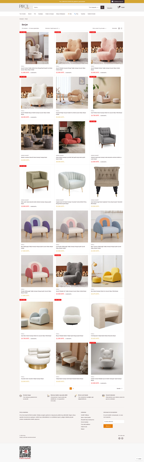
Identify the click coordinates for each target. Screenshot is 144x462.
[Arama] (102, 7)
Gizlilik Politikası (85, 415)
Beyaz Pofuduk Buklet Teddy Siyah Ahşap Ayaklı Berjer (69, 335)
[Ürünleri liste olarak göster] (121, 28)
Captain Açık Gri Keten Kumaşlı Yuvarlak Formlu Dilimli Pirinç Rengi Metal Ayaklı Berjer (71, 202)
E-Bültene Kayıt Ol (118, 1)
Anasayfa (22, 18)
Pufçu (22, 376)
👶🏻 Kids (70, 13)
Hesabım (109, 8)
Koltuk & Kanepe (50, 13)
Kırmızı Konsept (25, 155)
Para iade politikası (85, 424)
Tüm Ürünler (23, 13)
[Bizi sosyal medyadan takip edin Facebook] (119, 438)
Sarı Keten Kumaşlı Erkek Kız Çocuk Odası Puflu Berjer (104, 291)
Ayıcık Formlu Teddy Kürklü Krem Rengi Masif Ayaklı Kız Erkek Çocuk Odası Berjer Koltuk (36, 69)
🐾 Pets (76, 13)
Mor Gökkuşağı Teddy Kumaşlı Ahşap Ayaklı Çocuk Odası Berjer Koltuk (37, 247)
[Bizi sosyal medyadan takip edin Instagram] (122, 438)
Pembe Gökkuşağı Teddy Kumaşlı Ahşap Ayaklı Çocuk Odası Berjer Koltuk (36, 292)
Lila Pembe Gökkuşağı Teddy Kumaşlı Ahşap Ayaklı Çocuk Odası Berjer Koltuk (70, 247)
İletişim (82, 429)
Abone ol (108, 426)
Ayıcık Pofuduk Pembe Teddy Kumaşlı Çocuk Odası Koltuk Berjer (105, 69)
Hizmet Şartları (84, 422)
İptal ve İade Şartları (86, 417)
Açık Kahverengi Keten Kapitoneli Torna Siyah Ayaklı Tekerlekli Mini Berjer (106, 202)
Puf (35, 13)
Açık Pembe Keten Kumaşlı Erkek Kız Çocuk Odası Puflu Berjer (106, 112)
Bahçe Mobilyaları (60, 13)
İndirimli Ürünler (91, 13)
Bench (29, 13)
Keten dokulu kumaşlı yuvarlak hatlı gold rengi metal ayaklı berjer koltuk (70, 158)
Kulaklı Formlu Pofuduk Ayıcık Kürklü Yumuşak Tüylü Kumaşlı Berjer (106, 379)
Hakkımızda (84, 426)
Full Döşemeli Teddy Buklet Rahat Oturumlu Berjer (103, 335)
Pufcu (22, 66)
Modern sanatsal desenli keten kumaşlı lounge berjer (34, 157)
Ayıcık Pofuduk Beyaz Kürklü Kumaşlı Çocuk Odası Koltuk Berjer (35, 113)
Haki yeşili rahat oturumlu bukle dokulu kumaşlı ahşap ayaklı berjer (36, 202)
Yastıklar (83, 13)
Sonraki (119, 388)
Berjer (26, 18)
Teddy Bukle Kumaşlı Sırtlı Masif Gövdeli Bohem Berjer (69, 378)
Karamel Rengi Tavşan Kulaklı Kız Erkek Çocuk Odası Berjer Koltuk (71, 113)
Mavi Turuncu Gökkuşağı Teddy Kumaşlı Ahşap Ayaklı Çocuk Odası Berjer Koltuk (106, 247)
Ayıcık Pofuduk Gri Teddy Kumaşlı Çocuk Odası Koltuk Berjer (71, 291)
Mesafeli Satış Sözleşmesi (87, 419)
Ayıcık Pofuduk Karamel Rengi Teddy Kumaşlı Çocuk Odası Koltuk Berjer (70, 69)
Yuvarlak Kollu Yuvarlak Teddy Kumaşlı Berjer (32, 378)
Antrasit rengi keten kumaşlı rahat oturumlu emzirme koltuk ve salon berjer (106, 158)
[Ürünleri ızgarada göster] (119, 28)
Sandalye (40, 13)
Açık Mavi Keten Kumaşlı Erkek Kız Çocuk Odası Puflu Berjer (36, 335)
